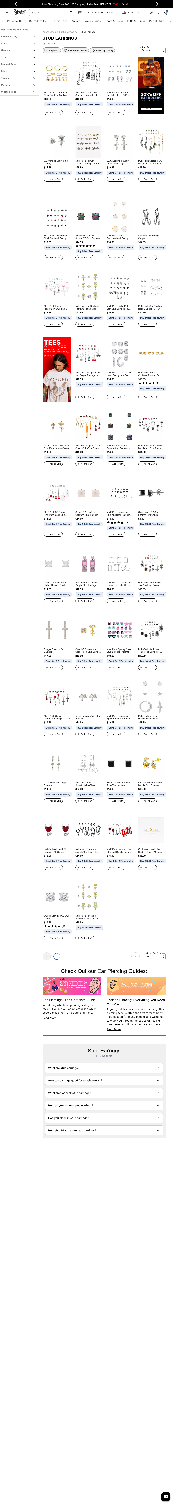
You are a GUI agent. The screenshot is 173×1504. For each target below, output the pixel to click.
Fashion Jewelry (68, 31)
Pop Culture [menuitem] (156, 21)
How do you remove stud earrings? (70, 1105)
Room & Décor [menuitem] (114, 21)
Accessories (49, 31)
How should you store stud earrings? (72, 1130)
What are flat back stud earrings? (69, 1093)
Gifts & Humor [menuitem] (136, 21)
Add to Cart (55, 112)
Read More (49, 1018)
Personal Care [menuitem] (16, 21)
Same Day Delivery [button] (104, 50)
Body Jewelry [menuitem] (37, 21)
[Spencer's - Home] (20, 12)
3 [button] (107, 956)
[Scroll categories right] (170, 21)
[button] (75, 50)
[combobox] (51, 12)
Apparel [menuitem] (76, 21)
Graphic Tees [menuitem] (59, 21)
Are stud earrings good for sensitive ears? (75, 1080)
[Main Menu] (7, 12)
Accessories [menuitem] (93, 21)
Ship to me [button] (54, 50)
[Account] (158, 12)
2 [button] (82, 956)
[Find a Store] (151, 12)
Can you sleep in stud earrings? (68, 1118)
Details (125, 4)
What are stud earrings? (63, 1068)
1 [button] (56, 956)
